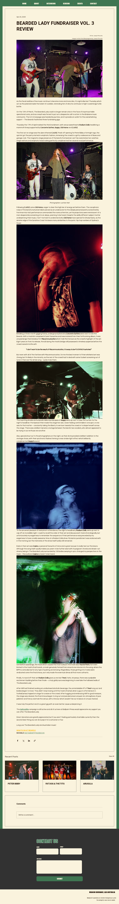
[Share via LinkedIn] (29, 741)
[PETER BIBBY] (22, 770)
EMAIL (61, 846)
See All (111, 756)
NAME (38, 847)
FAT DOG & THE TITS (55, 783)
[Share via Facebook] (18, 741)
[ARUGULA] (97, 770)
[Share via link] (35, 741)
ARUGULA (88, 783)
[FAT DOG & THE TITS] (59, 770)
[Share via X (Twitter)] (23, 741)
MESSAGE (39, 859)
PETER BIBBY (14, 783)
